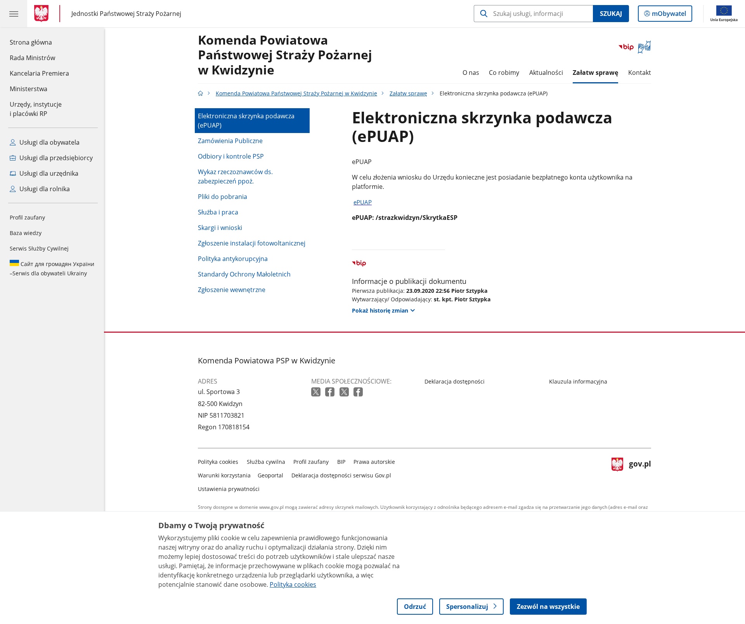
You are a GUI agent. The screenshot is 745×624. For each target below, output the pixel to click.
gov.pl (640, 474)
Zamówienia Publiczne (230, 141)
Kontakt (639, 72)
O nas (471, 72)
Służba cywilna (266, 461)
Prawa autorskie (374, 461)
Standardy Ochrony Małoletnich (244, 274)
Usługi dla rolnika (44, 189)
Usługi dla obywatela (49, 142)
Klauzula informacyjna (578, 381)
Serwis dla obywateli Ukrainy (52, 268)
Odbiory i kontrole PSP (231, 156)
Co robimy (504, 72)
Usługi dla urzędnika (48, 173)
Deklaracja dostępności (454, 381)
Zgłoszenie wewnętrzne (231, 289)
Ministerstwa (28, 89)
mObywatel (668, 15)
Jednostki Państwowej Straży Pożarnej (126, 13)
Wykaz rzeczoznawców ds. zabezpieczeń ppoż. (235, 176)
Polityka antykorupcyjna (233, 258)
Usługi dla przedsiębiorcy (55, 158)
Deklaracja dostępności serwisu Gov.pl (341, 475)
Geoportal (270, 475)
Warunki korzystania (224, 475)
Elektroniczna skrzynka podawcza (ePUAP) (246, 121)
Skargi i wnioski (220, 227)
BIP (341, 461)
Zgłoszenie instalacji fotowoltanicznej (251, 243)
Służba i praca (218, 212)
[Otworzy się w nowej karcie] (316, 392)
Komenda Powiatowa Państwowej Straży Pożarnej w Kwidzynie (285, 55)
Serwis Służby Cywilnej (39, 248)
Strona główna (39, 42)
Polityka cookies (218, 461)
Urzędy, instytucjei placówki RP (36, 109)
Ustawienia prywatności (229, 489)
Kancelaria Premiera (39, 73)
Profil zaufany (27, 217)
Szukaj (611, 13)
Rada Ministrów (32, 58)
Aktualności (546, 72)
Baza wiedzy (26, 233)
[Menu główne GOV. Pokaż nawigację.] (13, 13)
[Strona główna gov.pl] (43, 13)
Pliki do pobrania (222, 196)
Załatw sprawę (595, 72)
